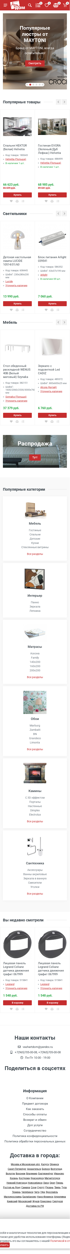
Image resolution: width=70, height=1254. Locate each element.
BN (35, 734)
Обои (35, 719)
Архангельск (34, 1169)
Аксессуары (35, 869)
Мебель (35, 523)
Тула (64, 1187)
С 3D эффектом (35, 797)
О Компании (34, 1098)
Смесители (35, 882)
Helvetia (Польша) (15, 159)
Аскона (35, 653)
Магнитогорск (52, 1178)
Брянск (46, 1169)
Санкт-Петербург (17, 1169)
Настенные (35, 806)
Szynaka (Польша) (16, 396)
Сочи (33, 1187)
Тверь (57, 1187)
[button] (27, 85)
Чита (37, 1192)
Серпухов (57, 1201)
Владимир (31, 1173)
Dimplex (35, 810)
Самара (25, 1187)
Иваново (59, 1173)
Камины (35, 791)
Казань (14, 1178)
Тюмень (16, 1192)
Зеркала (35, 606)
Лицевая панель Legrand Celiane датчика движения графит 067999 (16, 969)
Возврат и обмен (35, 1120)
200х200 (35, 670)
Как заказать (35, 1109)
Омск (46, 1183)
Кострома (24, 1178)
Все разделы (35, 553)
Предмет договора (35, 1103)
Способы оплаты (35, 1114)
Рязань (49, 1187)
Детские (35, 538)
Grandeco (35, 738)
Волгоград (56, 1169)
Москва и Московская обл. (25, 1164)
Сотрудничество (35, 1130)
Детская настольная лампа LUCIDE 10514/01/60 (17, 260)
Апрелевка (60, 1196)
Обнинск (54, 1164)
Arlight (43, 274)
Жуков (36, 1201)
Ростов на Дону (12, 1187)
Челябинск (27, 1192)
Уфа (42, 1192)
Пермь (59, 1183)
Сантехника (35, 863)
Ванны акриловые (35, 874)
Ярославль (52, 1192)
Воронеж (20, 1173)
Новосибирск (35, 1183)
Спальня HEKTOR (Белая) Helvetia (15, 147)
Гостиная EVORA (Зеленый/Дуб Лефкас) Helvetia (49, 149)
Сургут (41, 1187)
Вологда (10, 1173)
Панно (35, 602)
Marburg (35, 725)
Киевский (12, 1201)
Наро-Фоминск (45, 1196)
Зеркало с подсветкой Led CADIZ (49, 369)
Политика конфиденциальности (35, 1136)
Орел (52, 1183)
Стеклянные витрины (35, 547)
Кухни (35, 542)
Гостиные (35, 530)
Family (35, 657)
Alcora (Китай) (48, 387)
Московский (25, 1201)
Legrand (9, 984)
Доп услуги (35, 1125)
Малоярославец (13, 1196)
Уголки (34, 886)
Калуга (45, 1164)
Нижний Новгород (17, 1183)
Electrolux (35, 814)
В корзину (17, 1002)
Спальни (35, 534)
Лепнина (35, 610)
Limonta (35, 742)
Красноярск (37, 1178)
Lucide (9, 281)
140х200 (35, 661)
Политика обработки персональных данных (34, 1141)
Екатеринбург (45, 1173)
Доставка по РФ (35, 1206)
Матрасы (35, 647)
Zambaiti (35, 729)
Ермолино (46, 1201)
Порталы (35, 801)
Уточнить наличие (16, 285)
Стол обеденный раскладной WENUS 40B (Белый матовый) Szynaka (16, 371)
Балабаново (29, 1196)
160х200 (35, 666)
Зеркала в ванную (35, 878)
